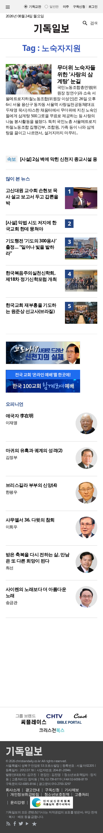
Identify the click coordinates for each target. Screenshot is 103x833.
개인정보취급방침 (24, 794)
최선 (9, 567)
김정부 (11, 457)
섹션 (8, 7)
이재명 (11, 422)
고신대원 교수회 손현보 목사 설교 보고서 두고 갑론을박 (32, 196)
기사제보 (72, 789)
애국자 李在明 (19, 416)
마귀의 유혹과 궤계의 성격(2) (34, 450)
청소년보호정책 (56, 794)
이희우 (11, 526)
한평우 (11, 492)
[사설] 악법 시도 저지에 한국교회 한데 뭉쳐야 (31, 225)
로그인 (92, 6)
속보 (11, 159)
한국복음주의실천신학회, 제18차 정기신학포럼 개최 (31, 276)
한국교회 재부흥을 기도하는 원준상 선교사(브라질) (31, 308)
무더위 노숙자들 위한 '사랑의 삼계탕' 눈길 (76, 74)
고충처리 (82, 794)
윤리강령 (17, 802)
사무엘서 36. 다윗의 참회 (30, 520)
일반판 (53, 6)
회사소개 (13, 789)
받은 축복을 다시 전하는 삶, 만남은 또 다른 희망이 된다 (37, 557)
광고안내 (32, 789)
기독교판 (35, 6)
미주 (66, 6)
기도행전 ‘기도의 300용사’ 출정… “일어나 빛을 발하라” (31, 247)
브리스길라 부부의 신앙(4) (31, 485)
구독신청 (79, 6)
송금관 (11, 602)
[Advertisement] (51, 661)
